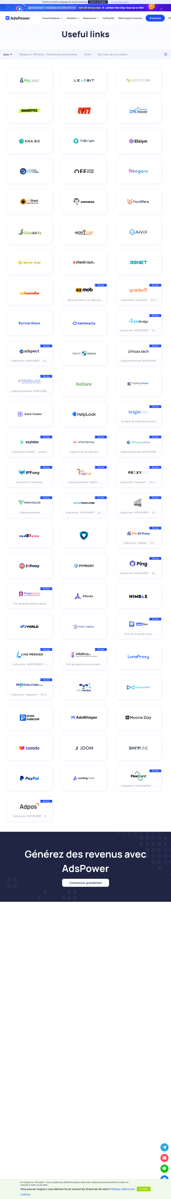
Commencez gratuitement (85, 882)
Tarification (108, 13)
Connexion (136, 18)
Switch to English (98, 2)
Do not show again (120, 2)
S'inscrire (155, 18)
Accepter (143, 1189)
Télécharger (124, 13)
